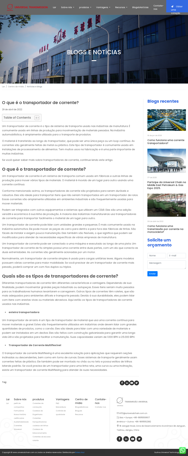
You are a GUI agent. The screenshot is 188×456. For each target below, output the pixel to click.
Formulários (19, 411)
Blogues (78, 411)
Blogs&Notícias (140, 7)
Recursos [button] (120, 7)
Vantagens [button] (102, 7)
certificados (19, 418)
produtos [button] (84, 7)
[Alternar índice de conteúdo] (35, 117)
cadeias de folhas (40, 425)
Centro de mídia (16, 86)
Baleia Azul (79, 452)
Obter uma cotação (177, 8)
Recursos (79, 414)
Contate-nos (158, 7)
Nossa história (20, 414)
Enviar (152, 273)
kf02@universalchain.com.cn (133, 413)
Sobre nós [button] (67, 7)
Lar (54, 7)
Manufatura (61, 407)
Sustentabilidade (21, 422)
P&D (57, 403)
